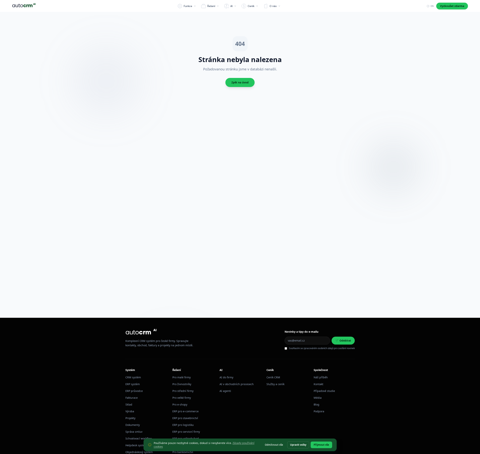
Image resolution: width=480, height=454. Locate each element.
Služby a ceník (275, 384)
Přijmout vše (321, 444)
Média (318, 397)
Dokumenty (132, 425)
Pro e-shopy (179, 404)
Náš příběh (321, 377)
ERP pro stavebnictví (185, 418)
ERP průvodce (134, 391)
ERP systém (132, 384)
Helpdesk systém (136, 445)
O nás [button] (273, 6)
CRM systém (133, 377)
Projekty (130, 418)
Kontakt (318, 384)
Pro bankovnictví (182, 452)
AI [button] (231, 6)
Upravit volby (298, 444)
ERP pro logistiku (183, 425)
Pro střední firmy (183, 391)
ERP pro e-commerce (185, 411)
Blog (316, 404)
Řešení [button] (211, 6)
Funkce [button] (188, 6)
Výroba (129, 411)
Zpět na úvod (240, 82)
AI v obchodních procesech (237, 384)
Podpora (319, 411)
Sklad (128, 404)
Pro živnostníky (181, 384)
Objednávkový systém (139, 452)
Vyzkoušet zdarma (452, 6)
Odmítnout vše (274, 444)
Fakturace (131, 397)
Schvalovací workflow (138, 438)
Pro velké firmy (181, 397)
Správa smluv (133, 431)
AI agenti (225, 391)
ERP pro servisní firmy (186, 431)
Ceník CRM (273, 377)
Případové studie (324, 391)
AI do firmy (226, 377)
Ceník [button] (251, 6)
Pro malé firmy (181, 377)
